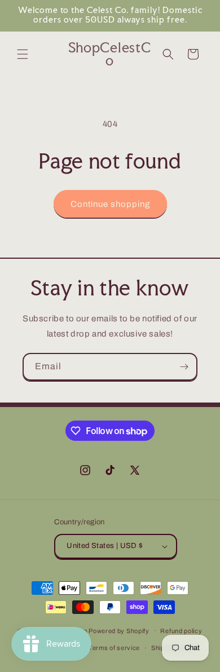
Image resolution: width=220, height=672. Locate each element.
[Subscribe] (183, 367)
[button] (22, 54)
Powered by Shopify (119, 630)
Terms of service (114, 647)
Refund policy (181, 630)
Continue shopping (110, 204)
